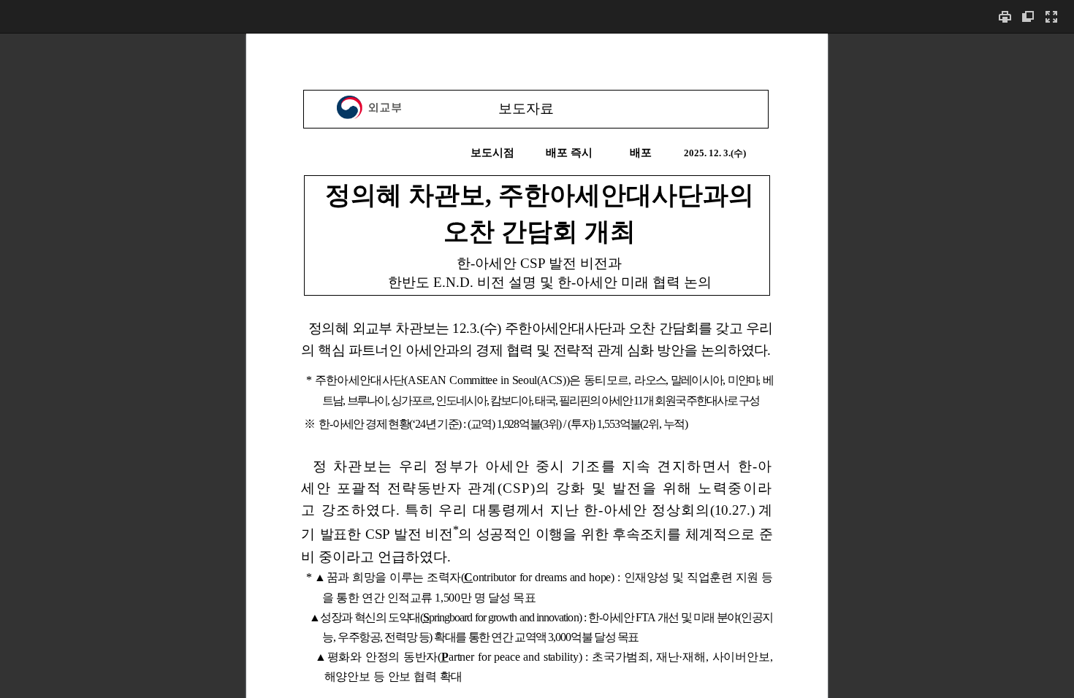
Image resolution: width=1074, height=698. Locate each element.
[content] (537, 365)
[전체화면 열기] (1051, 16)
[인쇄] (1004, 16)
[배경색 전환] (1028, 16)
